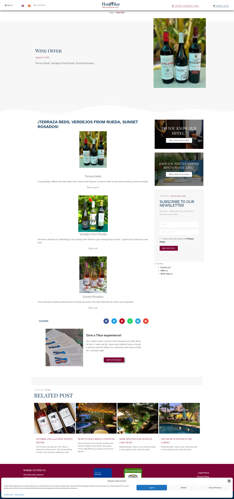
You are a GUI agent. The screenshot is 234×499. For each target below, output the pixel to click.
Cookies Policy (9, 494)
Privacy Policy (19, 494)
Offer (163, 270)
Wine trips (165, 274)
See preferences (215, 487)
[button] (229, 481)
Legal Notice (203, 473)
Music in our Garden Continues (96, 438)
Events (164, 267)
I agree (151, 487)
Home (111, 13)
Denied (183, 487)
